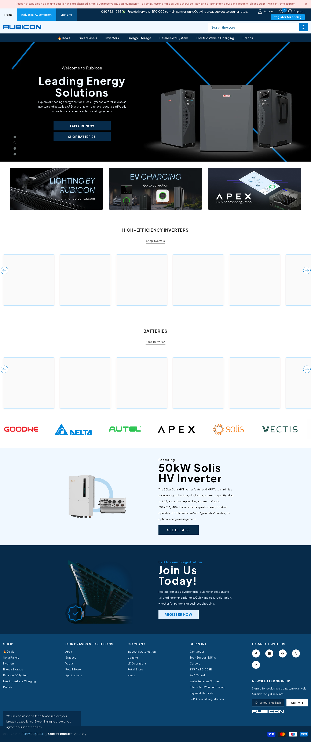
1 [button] (15, 137)
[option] (155, 102)
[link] (268, 711)
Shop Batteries (82, 136)
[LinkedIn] (256, 665)
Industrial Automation (36, 14)
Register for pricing (287, 17)
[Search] (258, 27)
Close (306, 4)
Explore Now (82, 126)
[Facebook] (256, 653)
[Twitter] (296, 653)
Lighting (66, 14)
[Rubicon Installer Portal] (45, 429)
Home (8, 14)
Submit (297, 703)
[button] (28, 102)
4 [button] (15, 154)
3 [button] (15, 148)
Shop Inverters (155, 240)
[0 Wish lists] (281, 11)
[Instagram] (269, 653)
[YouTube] (283, 653)
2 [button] (15, 142)
